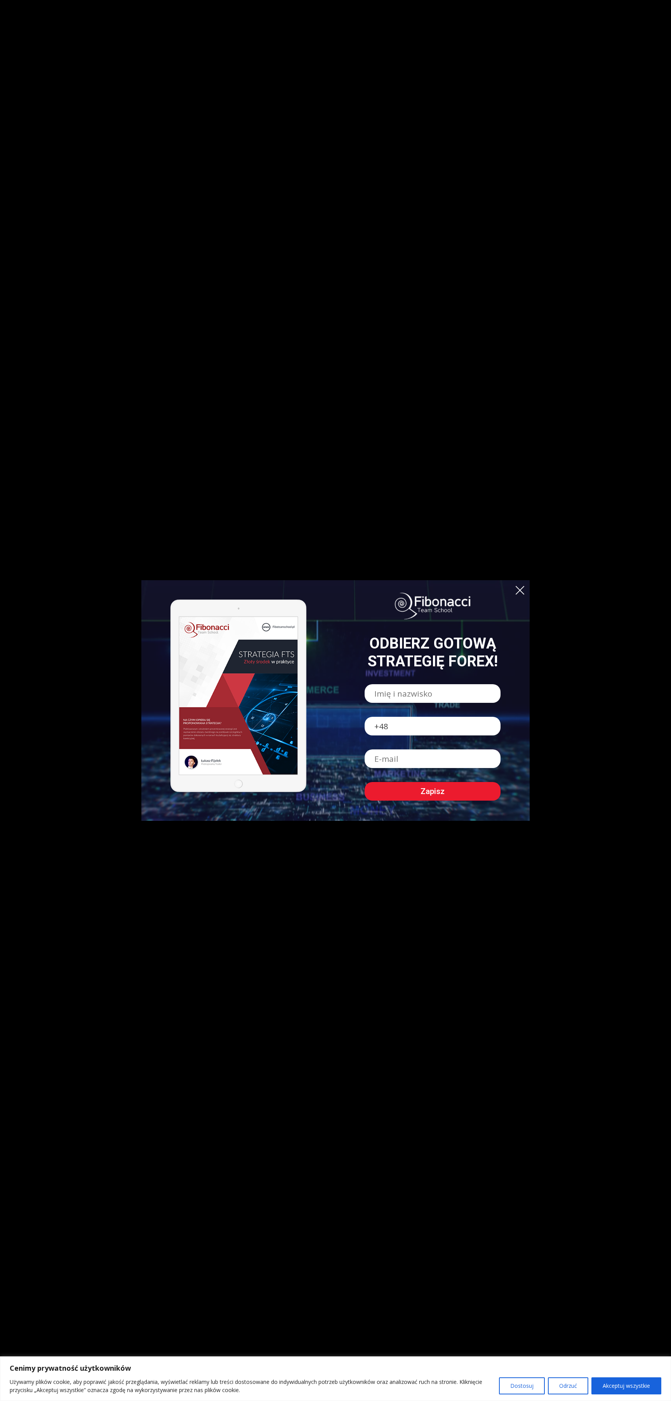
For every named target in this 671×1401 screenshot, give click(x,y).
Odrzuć (568, 1385)
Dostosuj (522, 1385)
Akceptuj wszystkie (626, 1385)
